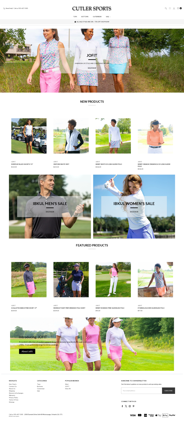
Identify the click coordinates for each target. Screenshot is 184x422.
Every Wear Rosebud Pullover (150, 308)
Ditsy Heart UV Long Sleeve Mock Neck (111, 164)
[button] (27, 351)
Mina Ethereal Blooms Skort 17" (151, 164)
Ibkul (66, 384)
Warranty (12, 395)
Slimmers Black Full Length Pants (67, 308)
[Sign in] (174, 8)
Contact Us (13, 386)
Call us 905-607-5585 (16, 414)
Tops (75, 16)
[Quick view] (45, 114)
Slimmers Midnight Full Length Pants (26, 308)
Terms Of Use (13, 400)
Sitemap (11, 402)
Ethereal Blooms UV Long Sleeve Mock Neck (70, 164)
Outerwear (97, 16)
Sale (107, 16)
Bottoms (84, 16)
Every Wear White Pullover (106, 308)
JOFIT (67, 386)
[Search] (166, 8)
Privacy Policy (13, 397)
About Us (12, 389)
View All (67, 389)
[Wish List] (170, 8)
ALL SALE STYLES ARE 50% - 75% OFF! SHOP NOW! (92, 22)
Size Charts (13, 384)
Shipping (12, 391)
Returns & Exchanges (16, 393)
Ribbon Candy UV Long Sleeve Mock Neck (27, 164)
